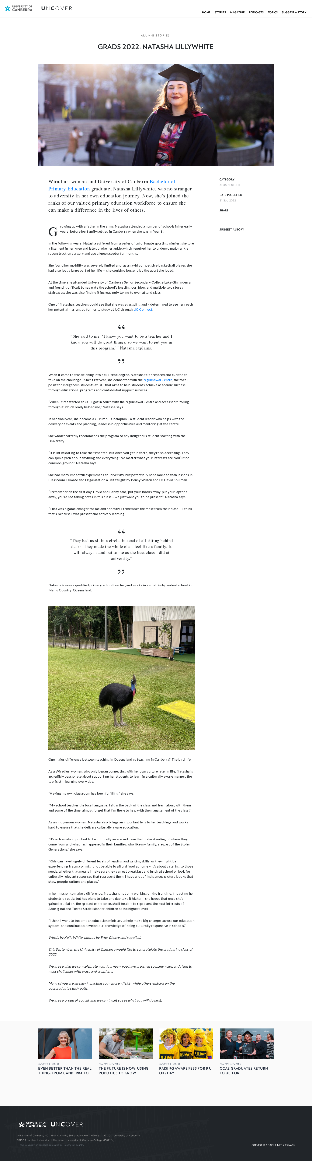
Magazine (237, 12)
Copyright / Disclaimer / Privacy (273, 1145)
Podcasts (256, 12)
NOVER (57, 8)
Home (206, 12)
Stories (220, 12)
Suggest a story (294, 12)
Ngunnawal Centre (157, 380)
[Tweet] (232, 218)
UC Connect (143, 309)
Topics (273, 12)
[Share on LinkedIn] (240, 218)
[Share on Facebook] (223, 218)
